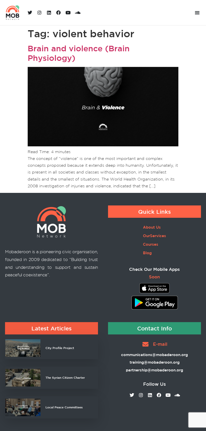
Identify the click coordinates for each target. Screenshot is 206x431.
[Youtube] (68, 12)
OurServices (154, 236)
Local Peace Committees (64, 407)
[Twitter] (30, 12)
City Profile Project (59, 348)
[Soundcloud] (77, 12)
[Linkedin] (49, 12)
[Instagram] (39, 12)
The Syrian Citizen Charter (65, 377)
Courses (150, 244)
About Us (152, 227)
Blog (147, 253)
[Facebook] (58, 12)
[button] (197, 12)
